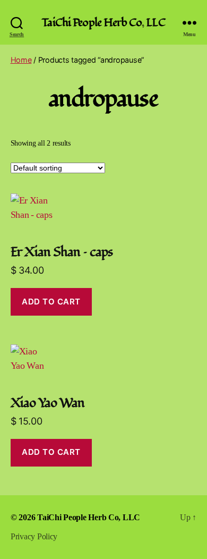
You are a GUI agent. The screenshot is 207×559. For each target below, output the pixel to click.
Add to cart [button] (51, 302)
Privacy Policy (34, 536)
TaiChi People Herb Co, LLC (103, 22)
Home (21, 59)
